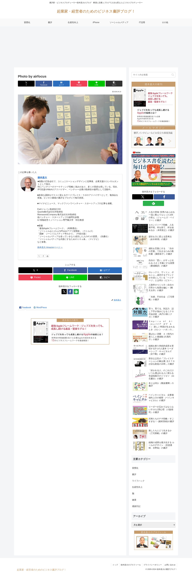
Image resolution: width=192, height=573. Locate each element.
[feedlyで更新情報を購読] (47, 256)
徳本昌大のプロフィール (131, 565)
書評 (134, 474)
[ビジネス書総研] (153, 169)
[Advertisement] (96, 47)
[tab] (25, 307)
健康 (134, 500)
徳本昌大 (42, 177)
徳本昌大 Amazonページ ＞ (50, 247)
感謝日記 (136, 506)
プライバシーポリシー (153, 565)
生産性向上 (137, 487)
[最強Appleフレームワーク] (70, 331)
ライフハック (138, 481)
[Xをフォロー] (39, 256)
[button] (114, 84)
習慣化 (135, 468)
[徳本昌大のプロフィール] (153, 540)
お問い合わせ (170, 565)
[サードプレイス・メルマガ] (153, 137)
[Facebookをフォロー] (43, 256)
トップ (115, 565)
